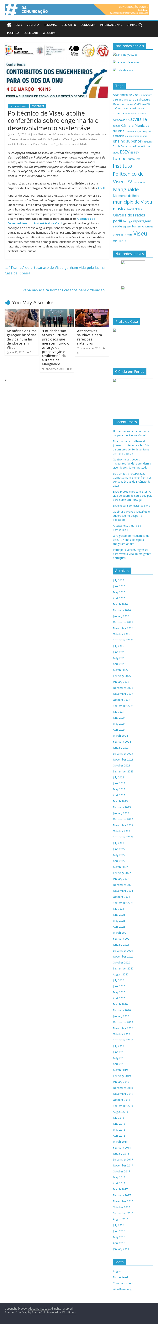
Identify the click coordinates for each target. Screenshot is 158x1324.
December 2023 (123, 753)
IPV (128, 181)
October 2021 (121, 897)
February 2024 (122, 741)
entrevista (147, 141)
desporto (147, 131)
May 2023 (119, 789)
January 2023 (121, 813)
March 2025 (120, 670)
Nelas (138, 209)
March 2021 (120, 932)
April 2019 (119, 1064)
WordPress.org (122, 1289)
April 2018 (119, 1135)
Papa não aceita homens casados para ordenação (66, 290)
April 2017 (119, 1183)
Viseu (140, 233)
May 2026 (119, 592)
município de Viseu (132, 202)
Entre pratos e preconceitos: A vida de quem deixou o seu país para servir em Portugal (132, 495)
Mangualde (126, 189)
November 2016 (123, 1201)
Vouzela (120, 240)
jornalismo (139, 182)
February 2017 (122, 1195)
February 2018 (122, 1147)
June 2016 (119, 1231)
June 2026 (119, 586)
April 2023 (119, 795)
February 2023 (122, 807)
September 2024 (123, 706)
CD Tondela (127, 104)
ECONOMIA (88, 25)
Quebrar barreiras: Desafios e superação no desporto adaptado (131, 516)
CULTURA (33, 25)
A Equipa (49, 33)
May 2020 (119, 992)
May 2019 (119, 1058)
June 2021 (119, 914)
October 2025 (121, 634)
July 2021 (118, 909)
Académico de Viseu (126, 95)
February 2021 (122, 938)
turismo (138, 226)
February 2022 (122, 873)
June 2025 (119, 652)
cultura (116, 125)
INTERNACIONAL (111, 25)
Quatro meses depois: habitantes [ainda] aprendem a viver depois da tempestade (132, 463)
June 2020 (119, 986)
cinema (118, 113)
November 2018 (123, 1094)
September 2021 (123, 903)
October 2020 (121, 962)
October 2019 (121, 1034)
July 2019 (118, 1046)
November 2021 (123, 891)
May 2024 (119, 723)
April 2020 (119, 998)
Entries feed (120, 1277)
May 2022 (119, 855)
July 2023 (118, 777)
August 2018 (121, 1112)
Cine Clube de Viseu (133, 108)
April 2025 (119, 664)
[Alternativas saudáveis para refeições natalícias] (92, 311)
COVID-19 (137, 119)
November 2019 (123, 1028)
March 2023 (120, 801)
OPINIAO (132, 25)
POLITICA (13, 33)
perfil (117, 220)
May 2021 (119, 920)
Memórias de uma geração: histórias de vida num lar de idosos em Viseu (22, 339)
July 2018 (118, 1117)
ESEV (19, 25)
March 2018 (120, 1141)
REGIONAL (50, 25)
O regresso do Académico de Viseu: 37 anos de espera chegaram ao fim (131, 540)
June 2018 (119, 1123)
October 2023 (121, 765)
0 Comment (58, 134)
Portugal (127, 221)
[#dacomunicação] (9, 25)
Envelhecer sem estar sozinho (131, 505)
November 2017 (123, 1165)
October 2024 (121, 700)
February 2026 (122, 610)
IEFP (138, 159)
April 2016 (119, 1243)
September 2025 (123, 640)
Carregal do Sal (131, 99)
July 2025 (118, 646)
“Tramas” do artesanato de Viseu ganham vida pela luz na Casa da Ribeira (55, 270)
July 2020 (118, 980)
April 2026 (119, 598)
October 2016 (121, 1207)
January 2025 (121, 682)
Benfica (117, 99)
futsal (131, 159)
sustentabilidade (78, 144)
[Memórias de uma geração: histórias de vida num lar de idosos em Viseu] (22, 311)
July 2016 (118, 1225)
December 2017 (123, 1159)
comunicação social (135, 113)
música (119, 208)
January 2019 (121, 1082)
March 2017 (120, 1189)
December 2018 (123, 1088)
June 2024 (119, 717)
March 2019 (120, 1070)
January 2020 (121, 1016)
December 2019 (123, 1022)
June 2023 (119, 783)
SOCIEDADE (31, 33)
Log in (117, 1271)
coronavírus (120, 120)
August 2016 (121, 1219)
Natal (130, 209)
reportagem (142, 221)
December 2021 (123, 885)
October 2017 (121, 1171)
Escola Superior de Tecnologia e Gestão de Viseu (70, 139)
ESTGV (134, 152)
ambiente (146, 95)
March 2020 (120, 1004)
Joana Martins (38, 134)
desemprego (134, 131)
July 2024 (118, 712)
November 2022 (123, 825)
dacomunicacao (18, 106)
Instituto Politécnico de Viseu (23, 144)
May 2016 (119, 1237)
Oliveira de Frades (129, 215)
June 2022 (119, 849)
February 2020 (122, 1010)
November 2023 (123, 759)
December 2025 (123, 622)
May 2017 (119, 1177)
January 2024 (121, 747)
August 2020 (121, 974)
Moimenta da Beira (126, 196)
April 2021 (119, 926)
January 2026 (121, 616)
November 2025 (123, 628)
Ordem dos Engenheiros (53, 144)
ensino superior (127, 141)
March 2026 (120, 604)
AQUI (101, 188)
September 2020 (123, 968)
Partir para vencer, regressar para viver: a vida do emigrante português (132, 554)
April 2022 (119, 861)
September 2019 (123, 1040)
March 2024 (120, 735)
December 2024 (123, 688)
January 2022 (121, 879)
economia (118, 136)
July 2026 (118, 580)
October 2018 (121, 1100)
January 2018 (121, 1153)
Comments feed (123, 1283)
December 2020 (123, 950)
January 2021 (121, 944)
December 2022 (123, 819)
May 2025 (119, 658)
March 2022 (120, 867)
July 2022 (118, 843)
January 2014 (121, 1249)
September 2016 (123, 1213)
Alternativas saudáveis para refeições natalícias (89, 337)
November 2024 (123, 694)
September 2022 (123, 837)
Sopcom (127, 226)
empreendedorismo (136, 135)
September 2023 (123, 771)
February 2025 (122, 676)
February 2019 (122, 1076)
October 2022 (121, 831)
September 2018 (123, 1106)
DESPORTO (69, 25)
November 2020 (123, 956)
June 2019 (119, 1052)
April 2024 (119, 729)
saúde (117, 226)
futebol (120, 158)
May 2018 (119, 1129)
